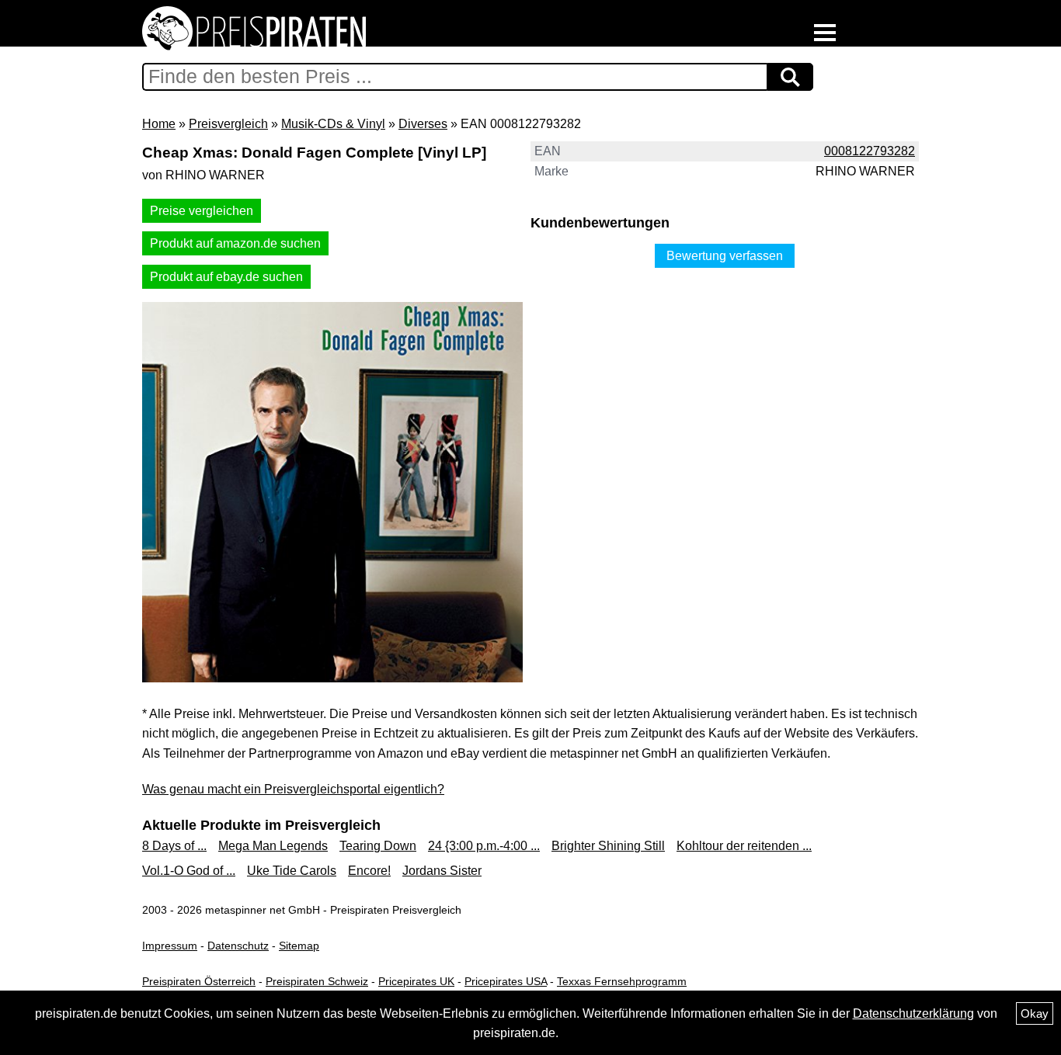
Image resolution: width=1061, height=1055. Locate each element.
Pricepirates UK (416, 981)
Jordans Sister (442, 870)
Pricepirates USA (505, 981)
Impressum (169, 945)
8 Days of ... (174, 845)
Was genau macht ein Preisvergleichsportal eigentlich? (293, 789)
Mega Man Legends (273, 845)
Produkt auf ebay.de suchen (226, 276)
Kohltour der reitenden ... (744, 845)
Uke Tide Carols (291, 870)
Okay (1035, 1013)
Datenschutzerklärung (913, 1013)
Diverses (422, 123)
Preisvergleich (228, 123)
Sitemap (299, 945)
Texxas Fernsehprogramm (622, 981)
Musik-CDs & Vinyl (333, 123)
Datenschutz (238, 945)
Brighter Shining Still (608, 845)
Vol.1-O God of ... (188, 870)
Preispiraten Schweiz (317, 981)
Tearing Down (377, 845)
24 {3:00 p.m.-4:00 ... (484, 845)
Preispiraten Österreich (199, 981)
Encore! (369, 870)
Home (159, 123)
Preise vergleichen (201, 210)
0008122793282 (869, 151)
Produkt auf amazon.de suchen (235, 243)
